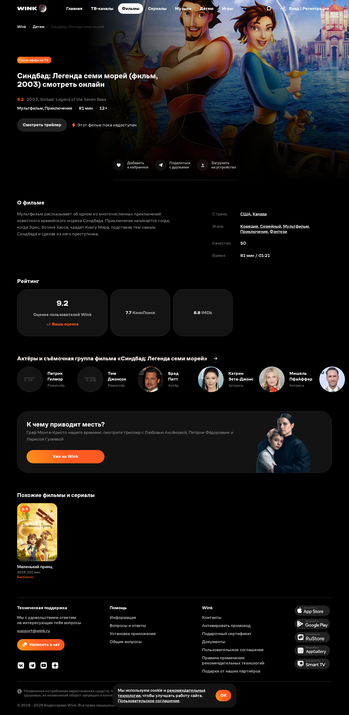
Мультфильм (296, 226)
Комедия (249, 226)
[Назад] (8, 379)
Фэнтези (278, 231)
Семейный (270, 226)
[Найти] (269, 8)
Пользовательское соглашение (148, 700)
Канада (260, 214)
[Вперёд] (340, 379)
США (245, 214)
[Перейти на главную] (32, 8)
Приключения (254, 231)
